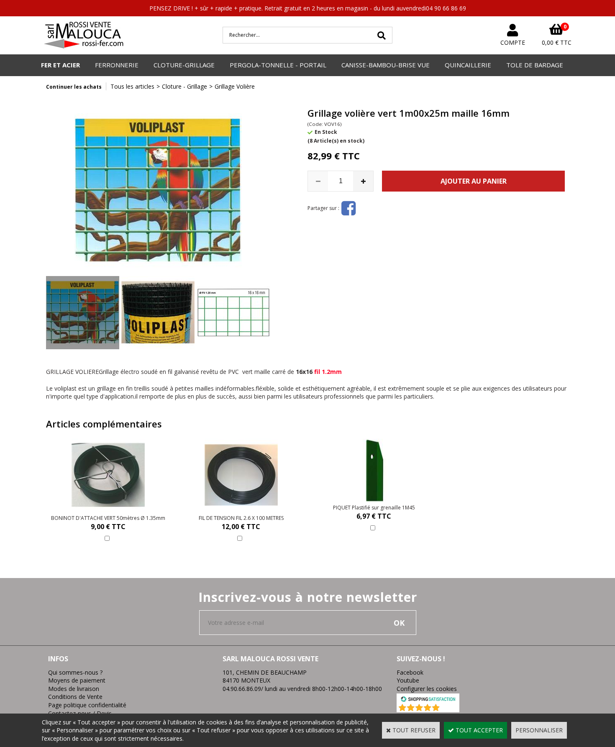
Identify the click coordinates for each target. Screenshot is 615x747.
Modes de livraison (73, 689)
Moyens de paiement (76, 680)
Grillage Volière (235, 86)
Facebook (410, 672)
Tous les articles (132, 86)
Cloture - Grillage (184, 86)
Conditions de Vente (75, 697)
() (450, 708)
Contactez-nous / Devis (80, 713)
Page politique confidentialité (87, 705)
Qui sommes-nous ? (75, 672)
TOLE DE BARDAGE (534, 65)
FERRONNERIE (116, 65)
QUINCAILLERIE (468, 65)
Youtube (408, 680)
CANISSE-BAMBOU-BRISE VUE (385, 65)
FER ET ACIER (60, 65)
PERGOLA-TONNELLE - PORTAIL (278, 65)
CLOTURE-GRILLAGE (184, 65)
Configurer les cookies (427, 689)
